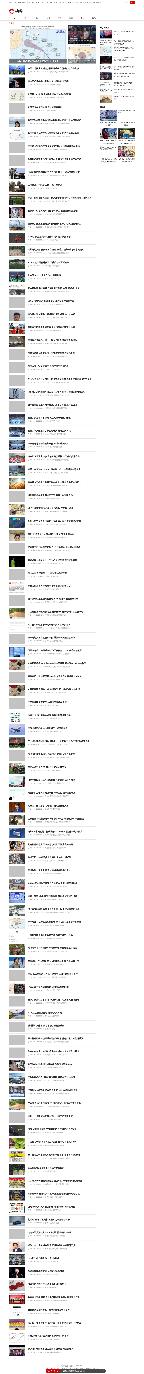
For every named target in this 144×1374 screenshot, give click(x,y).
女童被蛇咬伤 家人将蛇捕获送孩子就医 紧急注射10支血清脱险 (57, 663)
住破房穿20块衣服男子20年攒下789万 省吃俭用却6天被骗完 (56, 818)
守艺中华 (75, 2)
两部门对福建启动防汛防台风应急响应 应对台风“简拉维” (54, 120)
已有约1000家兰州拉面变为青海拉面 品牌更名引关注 (52, 1090)
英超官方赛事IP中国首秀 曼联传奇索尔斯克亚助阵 (51, 327)
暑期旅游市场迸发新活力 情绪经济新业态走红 (49, 870)
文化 (41, 2)
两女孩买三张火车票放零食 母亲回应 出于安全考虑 (51, 793)
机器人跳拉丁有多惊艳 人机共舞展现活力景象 (49, 418)
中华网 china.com (16, 11)
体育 (48, 18)
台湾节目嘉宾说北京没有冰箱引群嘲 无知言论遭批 (51, 754)
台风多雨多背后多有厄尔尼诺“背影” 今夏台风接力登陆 (53, 1000)
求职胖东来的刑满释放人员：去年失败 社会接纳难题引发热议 (56, 392)
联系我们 (64, 1368)
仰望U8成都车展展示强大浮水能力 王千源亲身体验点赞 (54, 172)
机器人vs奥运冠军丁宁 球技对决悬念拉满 (47, 573)
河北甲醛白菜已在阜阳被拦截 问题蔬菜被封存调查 (51, 780)
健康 (55, 2)
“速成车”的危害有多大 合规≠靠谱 (43, 1258)
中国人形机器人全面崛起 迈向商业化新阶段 (48, 987)
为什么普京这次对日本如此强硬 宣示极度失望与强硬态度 (54, 521)
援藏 (46, 2)
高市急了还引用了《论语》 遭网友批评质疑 (48, 806)
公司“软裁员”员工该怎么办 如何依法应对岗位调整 (51, 1206)
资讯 (14, 2)
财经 (23, 2)
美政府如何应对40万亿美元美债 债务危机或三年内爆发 (53, 1051)
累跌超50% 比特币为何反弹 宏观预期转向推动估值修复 (54, 1194)
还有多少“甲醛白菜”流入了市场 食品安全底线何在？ (52, 1142)
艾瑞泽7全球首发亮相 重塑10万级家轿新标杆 (49, 1219)
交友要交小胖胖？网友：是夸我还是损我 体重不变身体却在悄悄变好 (60, 379)
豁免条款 (82, 1368)
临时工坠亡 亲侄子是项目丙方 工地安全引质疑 (49, 857)
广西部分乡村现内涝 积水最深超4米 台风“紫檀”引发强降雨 (55, 612)
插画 (51, 2)
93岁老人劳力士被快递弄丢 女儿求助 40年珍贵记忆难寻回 (55, 1181)
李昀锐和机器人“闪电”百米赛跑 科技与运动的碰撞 (51, 1077)
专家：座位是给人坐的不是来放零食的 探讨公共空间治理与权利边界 (60, 198)
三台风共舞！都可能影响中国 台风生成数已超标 (50, 935)
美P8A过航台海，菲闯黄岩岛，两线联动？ (48, 728)
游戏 (37, 2)
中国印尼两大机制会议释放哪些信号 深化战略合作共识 (53, 68)
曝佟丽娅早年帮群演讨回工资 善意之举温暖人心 (50, 495)
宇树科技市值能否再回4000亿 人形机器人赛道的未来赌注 (55, 676)
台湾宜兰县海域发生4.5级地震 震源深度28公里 (50, 1232)
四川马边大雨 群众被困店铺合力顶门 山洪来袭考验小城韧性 (56, 249)
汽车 (32, 2)
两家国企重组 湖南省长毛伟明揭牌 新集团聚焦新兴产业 (54, 1297)
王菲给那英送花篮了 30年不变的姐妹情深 (47, 702)
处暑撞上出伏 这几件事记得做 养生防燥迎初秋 (49, 94)
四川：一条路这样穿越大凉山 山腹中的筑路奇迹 (50, 1116)
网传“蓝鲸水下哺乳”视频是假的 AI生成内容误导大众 (52, 1129)
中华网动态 (95, 1368)
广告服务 (58, 1368)
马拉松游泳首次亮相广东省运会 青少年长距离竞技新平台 (54, 159)
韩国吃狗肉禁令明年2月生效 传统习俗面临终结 (50, 1064)
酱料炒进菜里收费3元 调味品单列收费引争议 (49, 1310)
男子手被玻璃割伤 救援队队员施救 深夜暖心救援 (50, 508)
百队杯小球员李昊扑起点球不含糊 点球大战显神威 (51, 314)
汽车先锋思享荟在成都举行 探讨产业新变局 (48, 443)
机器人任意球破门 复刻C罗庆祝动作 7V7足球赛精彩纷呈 (54, 469)
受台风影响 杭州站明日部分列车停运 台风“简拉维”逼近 (54, 288)
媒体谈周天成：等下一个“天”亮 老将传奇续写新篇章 (52, 560)
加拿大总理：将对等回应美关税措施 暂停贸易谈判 (51, 353)
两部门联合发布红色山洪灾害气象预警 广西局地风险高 (53, 133)
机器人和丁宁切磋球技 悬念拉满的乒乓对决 (48, 366)
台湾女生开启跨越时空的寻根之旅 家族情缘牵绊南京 (52, 948)
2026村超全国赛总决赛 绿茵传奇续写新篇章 (48, 262)
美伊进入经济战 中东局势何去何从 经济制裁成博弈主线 (54, 146)
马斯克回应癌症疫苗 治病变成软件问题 (46, 1271)
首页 (10, 2)
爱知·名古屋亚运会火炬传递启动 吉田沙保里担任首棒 (53, 974)
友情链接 (88, 1368)
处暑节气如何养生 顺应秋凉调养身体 (45, 107)
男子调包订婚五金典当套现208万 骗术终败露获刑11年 (53, 599)
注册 (125, 2)
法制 (69, 2)
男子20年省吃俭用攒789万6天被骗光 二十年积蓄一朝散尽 (55, 650)
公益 (60, 2)
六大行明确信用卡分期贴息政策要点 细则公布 (49, 624)
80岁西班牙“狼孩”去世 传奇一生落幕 (45, 185)
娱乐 (28, 2)
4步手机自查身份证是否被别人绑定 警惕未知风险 (51, 534)
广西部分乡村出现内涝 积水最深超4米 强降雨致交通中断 (54, 1103)
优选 (64, 2)
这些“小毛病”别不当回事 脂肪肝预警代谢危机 (49, 715)
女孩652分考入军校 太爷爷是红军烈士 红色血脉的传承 (53, 961)
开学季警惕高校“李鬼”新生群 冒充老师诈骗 (78, 1371)
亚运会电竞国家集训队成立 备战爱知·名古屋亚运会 (52, 1349)
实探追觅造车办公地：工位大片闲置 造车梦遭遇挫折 (52, 340)
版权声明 (76, 1368)
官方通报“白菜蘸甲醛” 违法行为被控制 (46, 1168)
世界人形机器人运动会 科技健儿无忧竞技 (47, 767)
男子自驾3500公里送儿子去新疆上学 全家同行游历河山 (53, 909)
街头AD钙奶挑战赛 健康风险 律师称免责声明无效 (51, 301)
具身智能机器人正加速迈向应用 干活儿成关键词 (50, 844)
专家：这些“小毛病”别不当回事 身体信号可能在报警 (52, 896)
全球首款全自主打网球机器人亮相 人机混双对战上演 (52, 405)
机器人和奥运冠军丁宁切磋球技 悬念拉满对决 (49, 430)
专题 (59, 18)
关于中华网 (51, 1368)
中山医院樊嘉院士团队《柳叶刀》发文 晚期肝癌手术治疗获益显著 (59, 741)
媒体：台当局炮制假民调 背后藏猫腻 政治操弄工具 (51, 1245)
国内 (14, 18)
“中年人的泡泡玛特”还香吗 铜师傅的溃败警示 (49, 236)
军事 (19, 2)
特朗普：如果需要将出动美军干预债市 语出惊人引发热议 (54, 1323)
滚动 (94, 18)
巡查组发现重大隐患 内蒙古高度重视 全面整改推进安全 (54, 456)
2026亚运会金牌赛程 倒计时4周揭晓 (45, 1012)
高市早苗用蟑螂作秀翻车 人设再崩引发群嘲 (48, 81)
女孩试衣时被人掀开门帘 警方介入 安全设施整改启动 (53, 211)
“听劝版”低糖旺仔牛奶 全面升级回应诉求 (47, 1284)
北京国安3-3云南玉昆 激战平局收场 (44, 275)
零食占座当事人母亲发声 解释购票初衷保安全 (49, 586)
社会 (37, 18)
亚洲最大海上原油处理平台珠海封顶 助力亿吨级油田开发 (54, 223)
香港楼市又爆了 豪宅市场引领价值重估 (46, 1025)
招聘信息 (70, 1368)
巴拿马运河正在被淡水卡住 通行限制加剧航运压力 (51, 637)
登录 (132, 2)
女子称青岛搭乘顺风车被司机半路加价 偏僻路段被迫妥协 (54, 1155)
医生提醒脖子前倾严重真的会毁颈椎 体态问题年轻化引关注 (55, 1038)
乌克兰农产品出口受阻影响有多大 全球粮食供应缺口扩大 (54, 482)
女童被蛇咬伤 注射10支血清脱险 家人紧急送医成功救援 (54, 689)
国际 (25, 18)
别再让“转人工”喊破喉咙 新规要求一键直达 (48, 1336)
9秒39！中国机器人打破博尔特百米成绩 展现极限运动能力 (55, 831)
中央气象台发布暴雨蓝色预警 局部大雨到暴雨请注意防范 (54, 922)
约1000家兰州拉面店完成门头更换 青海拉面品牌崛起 (52, 883)
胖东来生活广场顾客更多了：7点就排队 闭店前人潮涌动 (54, 547)
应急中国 (83, 2)
